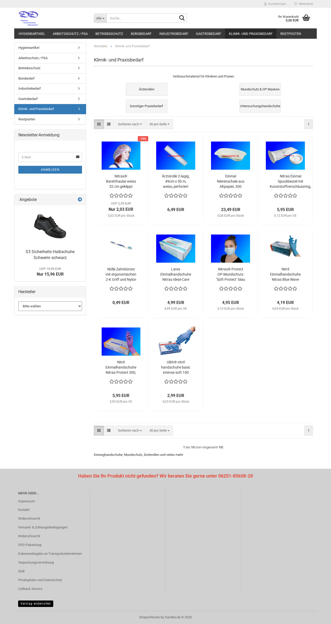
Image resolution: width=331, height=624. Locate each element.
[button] (99, 124)
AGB (21, 571)
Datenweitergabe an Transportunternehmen (50, 554)
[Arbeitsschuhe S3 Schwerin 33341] (50, 226)
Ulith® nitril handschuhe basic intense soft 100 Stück (175, 367)
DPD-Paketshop (30, 545)
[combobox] (130, 124)
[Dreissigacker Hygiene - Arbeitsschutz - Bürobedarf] (52, 18)
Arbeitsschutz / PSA (70, 34)
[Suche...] (182, 18)
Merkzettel (305, 4)
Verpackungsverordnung (36, 562)
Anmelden (50, 169)
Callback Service (30, 589)
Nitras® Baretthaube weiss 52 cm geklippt (121, 181)
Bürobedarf (141, 34)
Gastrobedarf (208, 34)
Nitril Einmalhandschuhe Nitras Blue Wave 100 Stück (285, 274)
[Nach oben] (317, 616)
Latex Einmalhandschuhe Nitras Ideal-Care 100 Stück (175, 274)
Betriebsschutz (109, 34)
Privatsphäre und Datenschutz (40, 580)
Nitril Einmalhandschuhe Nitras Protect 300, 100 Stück (121, 367)
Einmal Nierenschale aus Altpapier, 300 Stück (230, 181)
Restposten (290, 34)
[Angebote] (80, 200)
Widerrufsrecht (29, 518)
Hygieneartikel (32, 34)
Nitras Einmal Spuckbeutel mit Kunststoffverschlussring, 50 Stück (290, 181)
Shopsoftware (149, 617)
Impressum (26, 501)
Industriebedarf (173, 34)
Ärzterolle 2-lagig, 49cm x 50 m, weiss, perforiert (176, 181)
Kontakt (23, 510)
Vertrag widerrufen (35, 603)
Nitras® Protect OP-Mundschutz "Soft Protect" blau (230, 274)
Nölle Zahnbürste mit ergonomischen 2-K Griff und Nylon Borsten (121, 274)
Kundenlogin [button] (276, 4)
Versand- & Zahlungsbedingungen (42, 527)
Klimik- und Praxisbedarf (251, 34)
